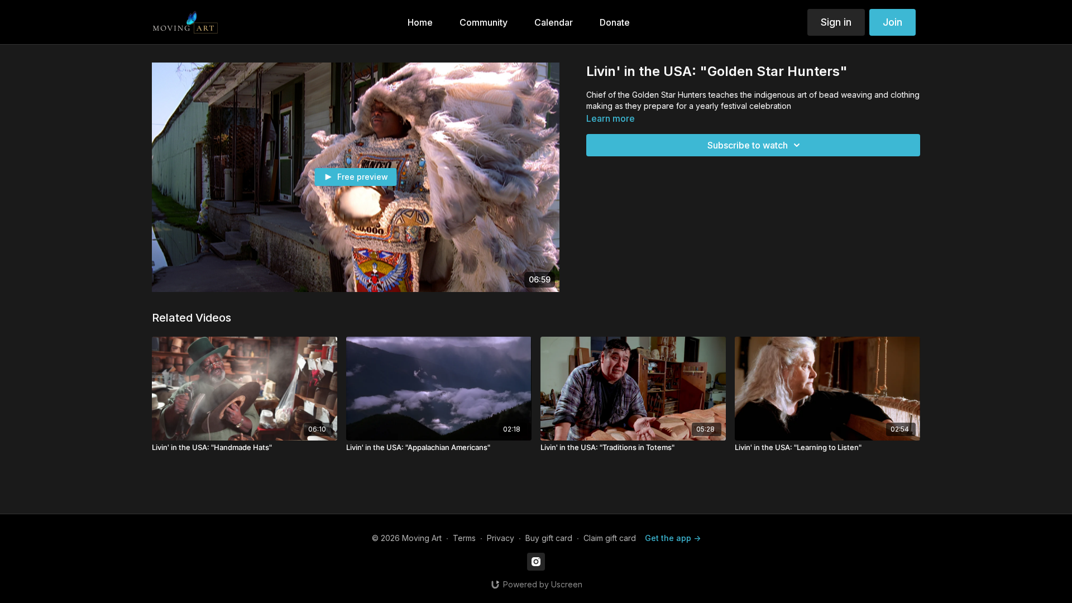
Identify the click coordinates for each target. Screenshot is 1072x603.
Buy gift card (548, 538)
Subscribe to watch (747, 145)
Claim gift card (609, 538)
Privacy (500, 538)
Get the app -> (673, 538)
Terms (464, 538)
